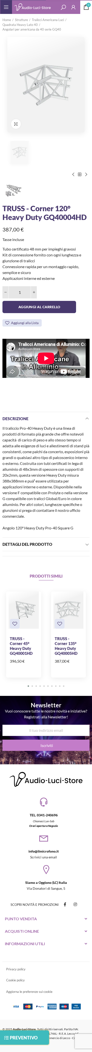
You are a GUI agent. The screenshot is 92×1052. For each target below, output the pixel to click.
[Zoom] (16, 124)
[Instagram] (75, 904)
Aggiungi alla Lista (25, 323)
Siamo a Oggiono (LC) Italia (46, 882)
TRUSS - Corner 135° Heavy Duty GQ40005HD (66, 646)
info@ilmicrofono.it (43, 851)
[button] (28, 686)
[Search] (63, 7)
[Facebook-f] (65, 904)
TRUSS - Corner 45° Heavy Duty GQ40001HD (21, 646)
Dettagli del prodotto (27, 544)
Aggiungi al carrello (39, 307)
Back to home (79, 174)
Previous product (73, 174)
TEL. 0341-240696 (44, 815)
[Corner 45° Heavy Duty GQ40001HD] (24, 610)
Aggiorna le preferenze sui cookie (29, 992)
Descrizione (15, 418)
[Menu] (6, 7)
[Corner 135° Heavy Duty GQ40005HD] (68, 610)
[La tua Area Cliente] (73, 7)
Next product (86, 174)
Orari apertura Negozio (43, 826)
